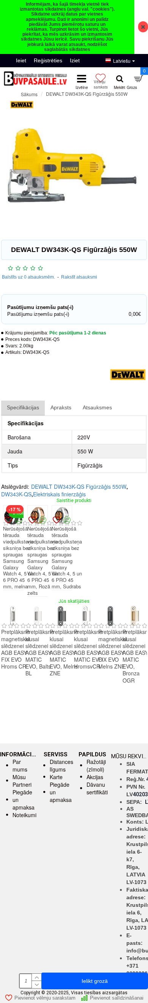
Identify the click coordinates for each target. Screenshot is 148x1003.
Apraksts (60, 407)
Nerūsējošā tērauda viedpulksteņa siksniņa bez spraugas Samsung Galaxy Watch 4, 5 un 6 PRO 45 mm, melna (18, 558)
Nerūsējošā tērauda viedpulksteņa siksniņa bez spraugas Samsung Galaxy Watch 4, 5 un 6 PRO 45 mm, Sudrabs (67, 558)
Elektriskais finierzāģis (59, 494)
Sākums (29, 94)
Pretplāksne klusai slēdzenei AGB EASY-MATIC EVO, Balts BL (39, 652)
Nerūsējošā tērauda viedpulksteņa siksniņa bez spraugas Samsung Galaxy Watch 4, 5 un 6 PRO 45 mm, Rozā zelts (42, 561)
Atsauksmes (97, 407)
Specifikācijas (23, 407)
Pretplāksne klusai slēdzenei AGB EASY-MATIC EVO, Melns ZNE (64, 652)
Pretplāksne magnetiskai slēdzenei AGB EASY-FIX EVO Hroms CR (15, 649)
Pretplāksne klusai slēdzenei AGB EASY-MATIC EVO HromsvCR (88, 649)
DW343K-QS (16, 494)
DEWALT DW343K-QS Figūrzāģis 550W (78, 486)
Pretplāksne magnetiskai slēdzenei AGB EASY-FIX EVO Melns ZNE (112, 649)
